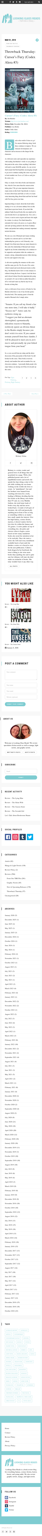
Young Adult (27, 1400)
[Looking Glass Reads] (21, 18)
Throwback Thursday (12, 46)
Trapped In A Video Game (24, 1397)
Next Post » (35, 394)
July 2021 (8, 1066)
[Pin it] (35, 378)
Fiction (7, 382)
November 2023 (10, 958)
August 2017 (9, 1268)
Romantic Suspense (11, 1377)
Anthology (24, 1330)
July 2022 (8, 1018)
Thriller (17, 1389)
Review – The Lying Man (12, 604)
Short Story (24, 1381)
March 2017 (9, 1289)
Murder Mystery (23, 1357)
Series (8, 1381)
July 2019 (8, 1169)
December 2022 (10, 1001)
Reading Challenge (12, 1373)
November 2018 (10, 1203)
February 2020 (10, 1139)
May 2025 (8, 928)
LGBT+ (31, 1350)
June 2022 (8, 1023)
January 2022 (9, 1044)
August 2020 (9, 1113)
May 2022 (8, 1027)
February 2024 (10, 954)
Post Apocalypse (11, 1369)
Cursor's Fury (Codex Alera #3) (21, 115)
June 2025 (8, 924)
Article (7, 861)
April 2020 (9, 1130)
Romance (24, 1373)
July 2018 (8, 1220)
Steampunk (20, 1385)
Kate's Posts (30, 752)
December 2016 (10, 1302)
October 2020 (10, 1104)
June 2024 (8, 945)
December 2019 (10, 1147)
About (7, 1441)
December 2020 (10, 1096)
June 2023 (8, 975)
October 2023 (10, 962)
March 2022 (9, 1035)
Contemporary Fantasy (13, 1338)
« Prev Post (7, 394)
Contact (7, 1432)
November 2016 (10, 1306)
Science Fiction (25, 1377)
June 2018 (8, 1225)
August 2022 (9, 1014)
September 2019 (10, 1160)
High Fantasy (15, 382)
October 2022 (10, 1010)
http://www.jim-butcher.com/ (20, 121)
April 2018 (9, 1233)
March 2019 (9, 1186)
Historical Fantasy (11, 1350)
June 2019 (8, 1173)
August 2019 (9, 1164)
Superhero (30, 1385)
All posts (13, 566)
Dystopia (26, 1338)
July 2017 (8, 1272)
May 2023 (8, 980)
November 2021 (10, 1053)
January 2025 (9, 932)
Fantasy (19, 1342)
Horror (23, 1350)
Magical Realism (22, 1354)
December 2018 (10, 1199)
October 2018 (10, 1207)
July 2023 (8, 971)
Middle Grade (10, 1357)
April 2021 (9, 1078)
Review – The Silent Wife (12, 624)
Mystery (8, 1361)
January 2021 (9, 1091)
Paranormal (18, 1365)
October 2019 (10, 1156)
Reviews (8, 874)
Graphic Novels (12, 882)
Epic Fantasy (13, 378)
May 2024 (8, 949)
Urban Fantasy (10, 1400)
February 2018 (10, 1242)
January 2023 (9, 997)
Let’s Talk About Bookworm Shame (17, 815)
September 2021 (10, 1057)
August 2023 (9, 967)
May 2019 (8, 1177)
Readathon (22, 1369)
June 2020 (8, 1121)
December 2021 (10, 1048)
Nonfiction (29, 1361)
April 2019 (9, 1182)
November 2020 (10, 1100)
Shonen (15, 1381)
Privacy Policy (10, 1445)
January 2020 (9, 1143)
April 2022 (9, 1031)
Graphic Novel (10, 1346)
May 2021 (8, 1074)
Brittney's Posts (13, 752)
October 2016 (10, 1311)
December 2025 (10, 919)
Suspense (8, 1389)
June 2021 (8, 1070)
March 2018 (9, 1238)
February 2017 (10, 1293)
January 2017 (9, 1298)
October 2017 (10, 1259)
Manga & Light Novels (13, 865)
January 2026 (9, 915)
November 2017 (10, 1255)
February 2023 (10, 992)
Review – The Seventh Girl (14, 811)
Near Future (18, 1361)
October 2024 (10, 941)
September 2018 (10, 1212)
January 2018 (9, 1246)
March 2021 (9, 1083)
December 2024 (10, 937)
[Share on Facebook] (22, 378)
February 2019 (10, 1190)
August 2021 (9, 1061)
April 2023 (9, 984)
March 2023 (9, 988)
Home (7, 1428)
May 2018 (8, 1229)
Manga (32, 1354)
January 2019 (9, 1195)
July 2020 (8, 1117)
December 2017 (10, 1250)
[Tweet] (26, 378)
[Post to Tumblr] (31, 378)
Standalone (9, 1385)
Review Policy (10, 870)
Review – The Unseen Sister (13, 644)
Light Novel (9, 1354)
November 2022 (10, 1005)
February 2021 (10, 1087)
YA (19, 1400)
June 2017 (8, 1276)
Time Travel (25, 1393)
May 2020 (8, 1126)
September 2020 (10, 1109)
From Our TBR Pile (12, 43)
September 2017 (10, 1263)
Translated (9, 1397)
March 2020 (9, 1134)
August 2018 (9, 1216)
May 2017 (8, 1281)
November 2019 (10, 1152)
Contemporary (18, 1334)
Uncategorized (10, 895)
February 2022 (10, 1040)
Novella (8, 1365)
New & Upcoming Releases (16, 887)
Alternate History (11, 1330)
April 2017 (9, 1285)
